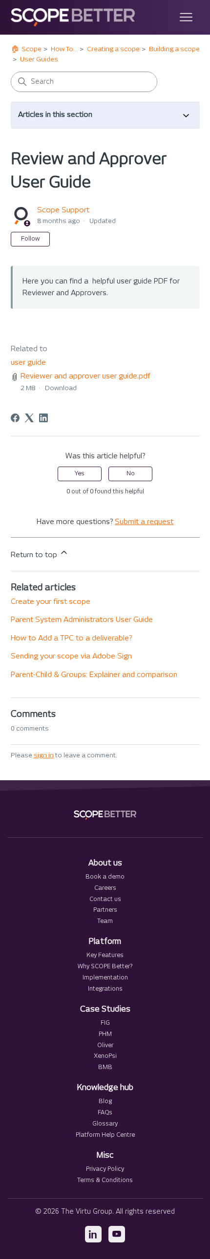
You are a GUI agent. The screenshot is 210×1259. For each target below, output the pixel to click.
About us (105, 863)
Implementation (105, 977)
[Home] (73, 17)
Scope (31, 49)
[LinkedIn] (43, 417)
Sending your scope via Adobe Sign (71, 656)
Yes (79, 473)
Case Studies (105, 1009)
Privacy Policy (105, 1169)
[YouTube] (116, 1234)
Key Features (105, 955)
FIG (105, 1023)
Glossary (105, 1124)
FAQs (105, 1112)
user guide (28, 362)
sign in (44, 755)
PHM (105, 1034)
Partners (105, 910)
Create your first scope (50, 601)
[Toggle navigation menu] (182, 17)
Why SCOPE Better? (105, 966)
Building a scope (174, 49)
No (130, 473)
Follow (30, 239)
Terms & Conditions (105, 1180)
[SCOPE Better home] (105, 815)
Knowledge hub (105, 1087)
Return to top (35, 555)
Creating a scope (113, 49)
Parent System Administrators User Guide (82, 619)
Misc (105, 1155)
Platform (105, 941)
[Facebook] (15, 417)
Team (105, 921)
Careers (105, 888)
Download (61, 388)
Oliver (105, 1045)
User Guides (39, 59)
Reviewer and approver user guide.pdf (85, 376)
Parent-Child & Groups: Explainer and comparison (94, 674)
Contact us (105, 899)
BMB (105, 1067)
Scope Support (63, 210)
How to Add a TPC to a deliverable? (71, 638)
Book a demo (105, 877)
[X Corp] (29, 417)
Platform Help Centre (105, 1135)
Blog (105, 1101)
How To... (64, 49)
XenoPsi (105, 1056)
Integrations (105, 989)
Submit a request (144, 522)
